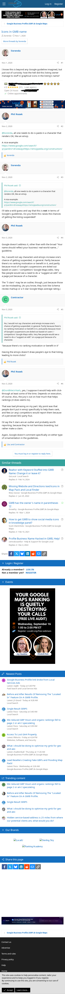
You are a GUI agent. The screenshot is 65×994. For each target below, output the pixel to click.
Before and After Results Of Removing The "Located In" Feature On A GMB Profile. (34, 696)
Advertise (6, 947)
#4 (62, 237)
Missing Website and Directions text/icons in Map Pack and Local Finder (34, 488)
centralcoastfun (16, 541)
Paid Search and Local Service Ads (22, 688)
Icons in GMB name (14, 31)
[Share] (58, 63)
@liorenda (7, 132)
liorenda (7, 35)
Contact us (6, 942)
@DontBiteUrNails (11, 390)
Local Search (23, 476)
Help (4, 965)
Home (4, 971)
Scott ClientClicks (16, 526)
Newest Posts (14, 674)
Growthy (13, 509)
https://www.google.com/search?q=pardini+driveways (19, 147)
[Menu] (4, 4)
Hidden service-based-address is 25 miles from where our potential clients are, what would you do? (35, 819)
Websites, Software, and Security (21, 740)
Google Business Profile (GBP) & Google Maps (41, 492)
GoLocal (12, 476)
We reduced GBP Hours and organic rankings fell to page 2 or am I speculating (34, 721)
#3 (62, 177)
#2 (62, 126)
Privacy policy (8, 959)
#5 (62, 309)
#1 (62, 62)
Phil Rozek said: (11, 185)
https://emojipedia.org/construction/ (43, 148)
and (16, 444)
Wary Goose (14, 492)
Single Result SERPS (17, 708)
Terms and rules (9, 953)
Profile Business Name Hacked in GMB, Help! (34, 538)
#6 (62, 383)
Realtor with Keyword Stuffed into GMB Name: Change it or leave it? (31, 471)
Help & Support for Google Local (38, 541)
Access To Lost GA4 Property (22, 734)
